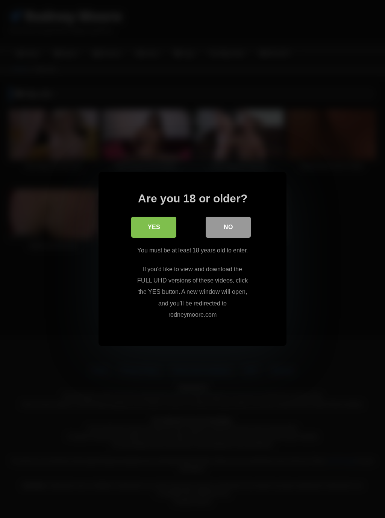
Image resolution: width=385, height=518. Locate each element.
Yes (154, 227)
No (228, 227)
